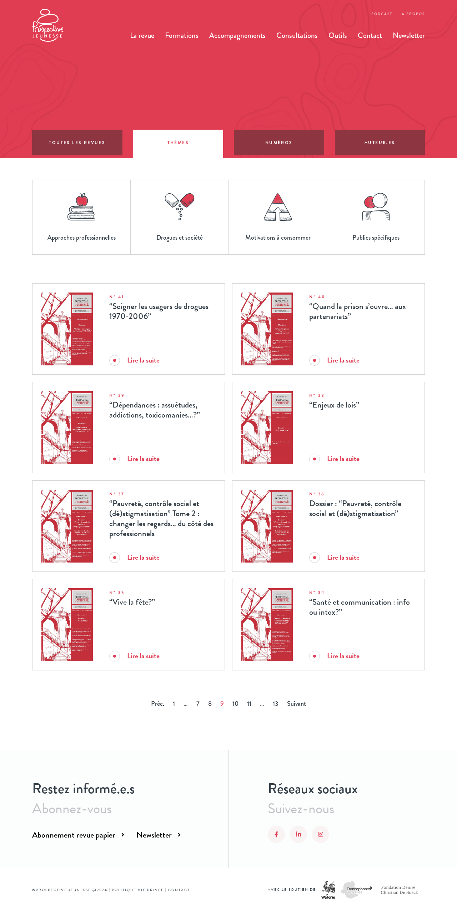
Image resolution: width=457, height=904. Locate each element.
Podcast (381, 13)
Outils (337, 35)
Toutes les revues (77, 142)
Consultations (297, 35)
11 (249, 703)
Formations (182, 35)
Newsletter (409, 35)
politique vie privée (138, 890)
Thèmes (178, 142)
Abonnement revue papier (73, 835)
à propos (413, 13)
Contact (370, 35)
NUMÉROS (279, 142)
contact (179, 890)
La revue (142, 35)
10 (235, 703)
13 (275, 703)
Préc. (157, 703)
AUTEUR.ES (380, 142)
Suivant (296, 703)
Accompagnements (237, 35)
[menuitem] (142, 35)
